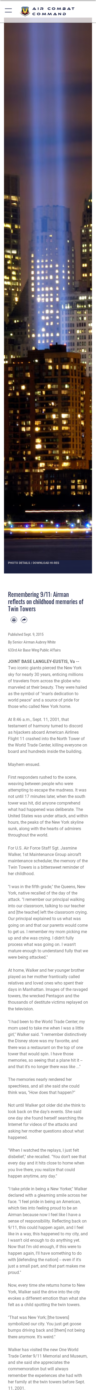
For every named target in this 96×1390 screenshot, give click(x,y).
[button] (8, 11)
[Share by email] (24, 620)
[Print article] (14, 620)
